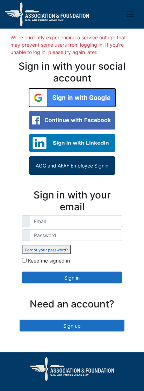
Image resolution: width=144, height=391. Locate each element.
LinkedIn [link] (72, 143)
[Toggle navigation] (130, 14)
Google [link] (72, 97)
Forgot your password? (46, 250)
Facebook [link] (72, 120)
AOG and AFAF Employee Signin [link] (72, 166)
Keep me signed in (49, 261)
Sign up (72, 326)
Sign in (72, 278)
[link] (46, 249)
